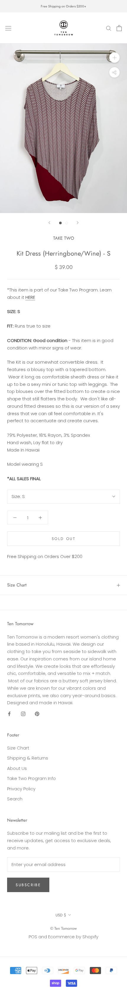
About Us (17, 768)
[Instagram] (23, 713)
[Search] (108, 27)
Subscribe (28, 885)
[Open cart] (119, 28)
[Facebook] (9, 713)
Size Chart (17, 585)
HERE (30, 297)
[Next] (78, 222)
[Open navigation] (8, 27)
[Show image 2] (66, 223)
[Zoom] (114, 57)
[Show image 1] (60, 223)
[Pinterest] (37, 713)
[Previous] (49, 222)
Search (14, 799)
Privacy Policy (21, 789)
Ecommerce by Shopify (73, 937)
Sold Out (64, 538)
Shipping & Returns (27, 758)
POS (33, 937)
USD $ (61, 915)
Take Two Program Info (31, 778)
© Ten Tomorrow (63, 928)
